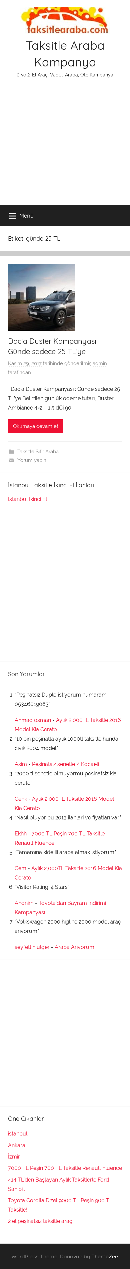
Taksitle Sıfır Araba (38, 452)
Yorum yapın (31, 460)
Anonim (24, 903)
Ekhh (21, 833)
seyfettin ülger (32, 947)
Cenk (21, 799)
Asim (21, 764)
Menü (26, 215)
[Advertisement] (65, 146)
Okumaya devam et (35, 426)
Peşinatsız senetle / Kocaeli (65, 764)
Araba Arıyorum (74, 947)
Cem (20, 868)
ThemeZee (104, 1256)
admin (100, 363)
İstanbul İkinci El (27, 499)
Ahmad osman (33, 720)
